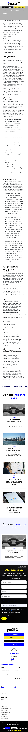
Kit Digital (14, 644)
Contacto (14, 661)
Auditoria (19, 7)
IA (14, 477)
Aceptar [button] (7, 728)
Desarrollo (18, 668)
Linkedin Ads (4, 718)
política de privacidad (6, 610)
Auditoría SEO (4, 672)
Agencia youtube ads (6, 693)
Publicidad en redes (6, 708)
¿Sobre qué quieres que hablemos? (10, 601)
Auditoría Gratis (14, 634)
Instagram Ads (4, 716)
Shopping (3, 691)
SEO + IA (16, 688)
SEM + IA (16, 691)
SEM (2, 686)
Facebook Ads (4, 710)
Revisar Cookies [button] (22, 728)
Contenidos (18, 678)
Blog (12, 658)
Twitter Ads (4, 714)
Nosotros (14, 656)
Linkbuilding (4, 674)
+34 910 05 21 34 (14, 641)
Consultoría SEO (5, 670)
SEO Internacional (5, 680)
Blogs (14, 417)
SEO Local (3, 676)
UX (15, 674)
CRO (2, 699)
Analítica (4, 697)
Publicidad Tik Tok (5, 712)
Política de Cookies (16, 730)
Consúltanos (14, 637)
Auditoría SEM (4, 688)
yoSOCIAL (4, 706)
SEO (2, 668)
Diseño (16, 670)
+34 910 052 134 (7, 7)
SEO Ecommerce (5, 678)
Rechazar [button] (14, 728)
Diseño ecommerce (19, 672)
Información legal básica (7, 615)
